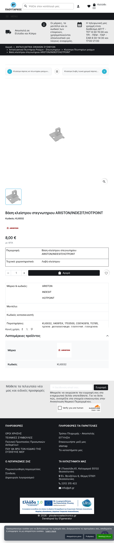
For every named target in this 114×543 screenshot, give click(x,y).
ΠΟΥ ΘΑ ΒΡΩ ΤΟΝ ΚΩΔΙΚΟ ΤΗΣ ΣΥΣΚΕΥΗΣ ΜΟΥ (23, 450)
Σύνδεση (10, 473)
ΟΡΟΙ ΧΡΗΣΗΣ (13, 433)
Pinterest (32, 329)
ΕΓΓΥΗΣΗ (64, 437)
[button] (79, 6)
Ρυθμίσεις (90, 536)
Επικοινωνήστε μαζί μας (72, 441)
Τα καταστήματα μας (71, 450)
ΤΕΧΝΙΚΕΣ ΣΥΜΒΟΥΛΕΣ (19, 437)
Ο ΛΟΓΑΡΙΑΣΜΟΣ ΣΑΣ (17, 461)
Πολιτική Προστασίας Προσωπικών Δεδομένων (25, 443)
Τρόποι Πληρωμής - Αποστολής (76, 433)
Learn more (51, 531)
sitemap (63, 445)
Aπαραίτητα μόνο (74, 536)
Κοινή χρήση (22, 329)
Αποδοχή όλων (104, 536)
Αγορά (64, 273)
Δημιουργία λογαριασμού (19, 477)
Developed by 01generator (57, 518)
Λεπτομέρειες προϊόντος (22, 336)
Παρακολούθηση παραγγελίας (23, 469)
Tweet (27, 329)
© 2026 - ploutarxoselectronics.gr (57, 515)
